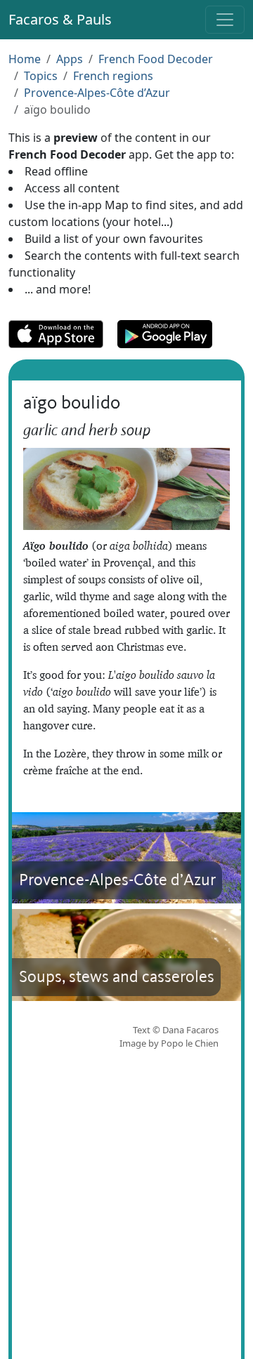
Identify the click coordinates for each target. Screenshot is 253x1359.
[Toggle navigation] (225, 20)
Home (24, 59)
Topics (41, 76)
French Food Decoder (155, 59)
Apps (69, 59)
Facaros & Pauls (60, 19)
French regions (113, 76)
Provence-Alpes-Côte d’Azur (97, 92)
